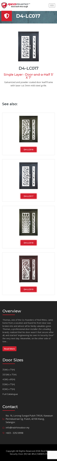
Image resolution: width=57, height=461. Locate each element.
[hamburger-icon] (52, 5)
